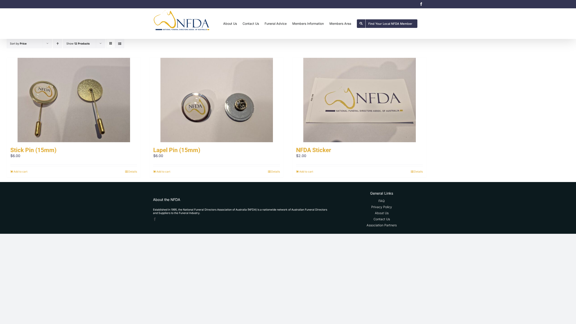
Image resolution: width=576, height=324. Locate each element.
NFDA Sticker (313, 150)
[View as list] (119, 43)
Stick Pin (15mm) (33, 150)
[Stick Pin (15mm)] (73, 100)
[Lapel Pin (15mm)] (216, 100)
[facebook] (155, 219)
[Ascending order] (57, 43)
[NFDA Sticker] (359, 100)
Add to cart (20, 171)
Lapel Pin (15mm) (176, 150)
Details (132, 171)
